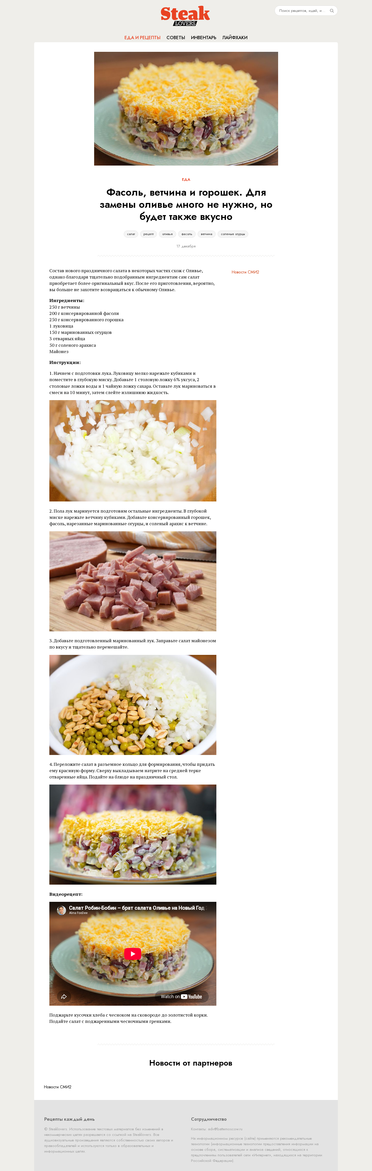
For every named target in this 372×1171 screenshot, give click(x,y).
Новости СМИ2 (245, 272)
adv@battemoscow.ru (225, 1129)
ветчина (206, 234)
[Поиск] (331, 10)
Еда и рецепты (142, 37)
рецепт (148, 234)
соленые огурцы (233, 234)
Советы (176, 37)
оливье (167, 234)
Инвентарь (203, 37)
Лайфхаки (234, 37)
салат (131, 234)
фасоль (186, 234)
